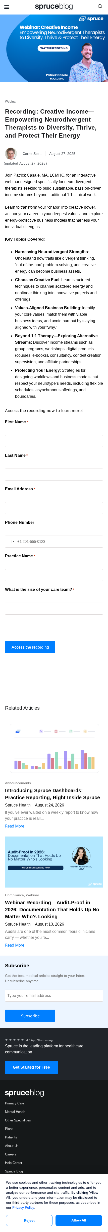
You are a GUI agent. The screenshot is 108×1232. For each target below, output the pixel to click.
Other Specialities (18, 1120)
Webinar (11, 101)
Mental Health (15, 1112)
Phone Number (19, 523)
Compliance (14, 895)
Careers (10, 1154)
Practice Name (20, 556)
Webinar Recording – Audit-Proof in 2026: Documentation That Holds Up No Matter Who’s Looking (52, 909)
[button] (7, 7)
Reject (29, 1220)
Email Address (20, 489)
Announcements (18, 783)
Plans (9, 1129)
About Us (12, 1146)
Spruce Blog (14, 1171)
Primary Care (14, 1103)
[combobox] (10, 541)
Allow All (78, 1220)
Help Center (13, 1163)
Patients (11, 1137)
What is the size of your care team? (39, 590)
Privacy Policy (23, 1207)
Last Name (16, 456)
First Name (16, 422)
